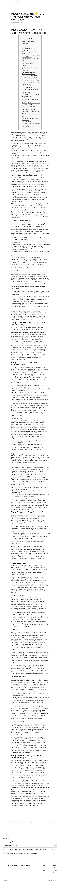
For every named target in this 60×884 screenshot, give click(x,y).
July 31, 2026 (54, 841)
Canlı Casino (25, 98)
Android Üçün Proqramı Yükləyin (30, 69)
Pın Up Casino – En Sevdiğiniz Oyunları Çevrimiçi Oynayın (30, 76)
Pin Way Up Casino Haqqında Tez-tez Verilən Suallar (31, 103)
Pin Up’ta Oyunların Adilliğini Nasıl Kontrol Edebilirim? (31, 56)
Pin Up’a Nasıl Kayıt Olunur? (29, 62)
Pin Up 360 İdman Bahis (28, 125)
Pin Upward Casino (27, 48)
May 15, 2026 (54, 849)
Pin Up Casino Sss (27, 67)
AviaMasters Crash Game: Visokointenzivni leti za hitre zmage (20, 853)
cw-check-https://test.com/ (10, 842)
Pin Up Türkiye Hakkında (28, 74)
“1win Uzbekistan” (51, 822)
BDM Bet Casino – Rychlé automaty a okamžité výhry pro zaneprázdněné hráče (24, 849)
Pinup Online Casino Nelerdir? (30, 79)
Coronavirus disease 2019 (10, 845)
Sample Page (54, 2)
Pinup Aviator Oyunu (27, 87)
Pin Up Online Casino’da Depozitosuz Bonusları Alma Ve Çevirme (30, 111)
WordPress (55, 880)
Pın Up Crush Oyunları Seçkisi (30, 127)
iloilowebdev (17, 22)
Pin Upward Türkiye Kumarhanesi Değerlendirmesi (31, 95)
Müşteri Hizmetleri (27, 86)
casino (22, 22)
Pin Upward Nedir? (27, 121)
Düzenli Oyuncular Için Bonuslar (30, 72)
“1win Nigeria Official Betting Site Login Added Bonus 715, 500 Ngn (19, 822)
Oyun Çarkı (25, 70)
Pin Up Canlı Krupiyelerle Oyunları (31, 123)
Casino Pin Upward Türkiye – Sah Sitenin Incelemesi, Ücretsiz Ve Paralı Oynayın (31, 82)
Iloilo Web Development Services (12, 2)
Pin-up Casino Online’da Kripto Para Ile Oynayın (30, 91)
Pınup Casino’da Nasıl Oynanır (30, 89)
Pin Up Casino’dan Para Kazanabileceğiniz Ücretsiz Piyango (29, 51)
